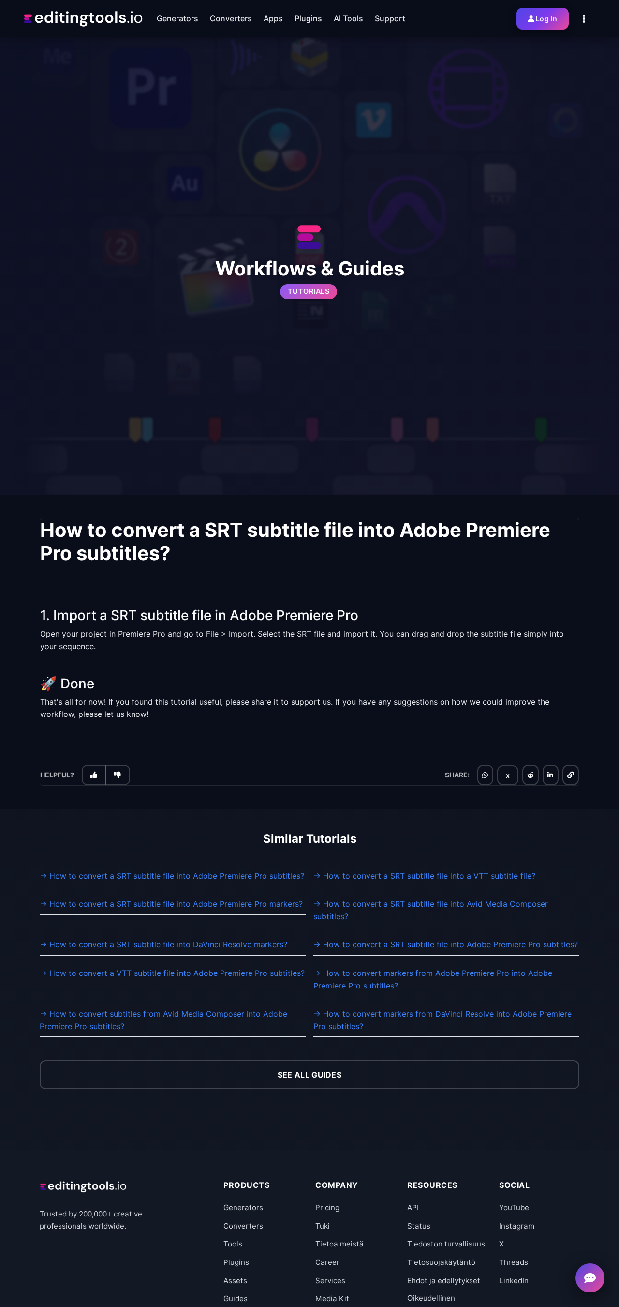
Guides (235, 1298)
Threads (513, 1262)
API (413, 1207)
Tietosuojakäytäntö (441, 1262)
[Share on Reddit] (530, 775)
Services (330, 1280)
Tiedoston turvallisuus (446, 1243)
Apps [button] (273, 18)
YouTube (514, 1207)
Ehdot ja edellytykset (443, 1280)
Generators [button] (177, 18)
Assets (235, 1280)
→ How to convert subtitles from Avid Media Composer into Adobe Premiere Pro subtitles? (163, 1020)
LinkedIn (514, 1280)
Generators (243, 1207)
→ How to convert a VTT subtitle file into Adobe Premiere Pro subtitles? (172, 973)
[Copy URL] (570, 775)
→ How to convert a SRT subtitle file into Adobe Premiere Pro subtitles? (172, 876)
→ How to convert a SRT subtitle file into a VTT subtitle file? (424, 876)
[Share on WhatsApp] (485, 775)
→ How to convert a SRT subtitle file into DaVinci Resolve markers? (163, 944)
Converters (243, 1226)
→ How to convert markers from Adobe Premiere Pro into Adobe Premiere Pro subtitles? (432, 979)
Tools (232, 1243)
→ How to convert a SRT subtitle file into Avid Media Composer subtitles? (430, 910)
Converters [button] (231, 18)
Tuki (322, 1226)
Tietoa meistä (339, 1243)
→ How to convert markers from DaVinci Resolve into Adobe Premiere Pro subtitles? (442, 1020)
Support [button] (390, 18)
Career (327, 1262)
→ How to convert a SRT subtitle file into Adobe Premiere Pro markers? (171, 904)
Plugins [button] (308, 18)
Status (418, 1226)
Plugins (236, 1262)
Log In (546, 19)
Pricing (327, 1207)
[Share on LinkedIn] (550, 775)
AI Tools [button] (348, 18)
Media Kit (332, 1298)
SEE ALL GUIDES (309, 1074)
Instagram (516, 1226)
